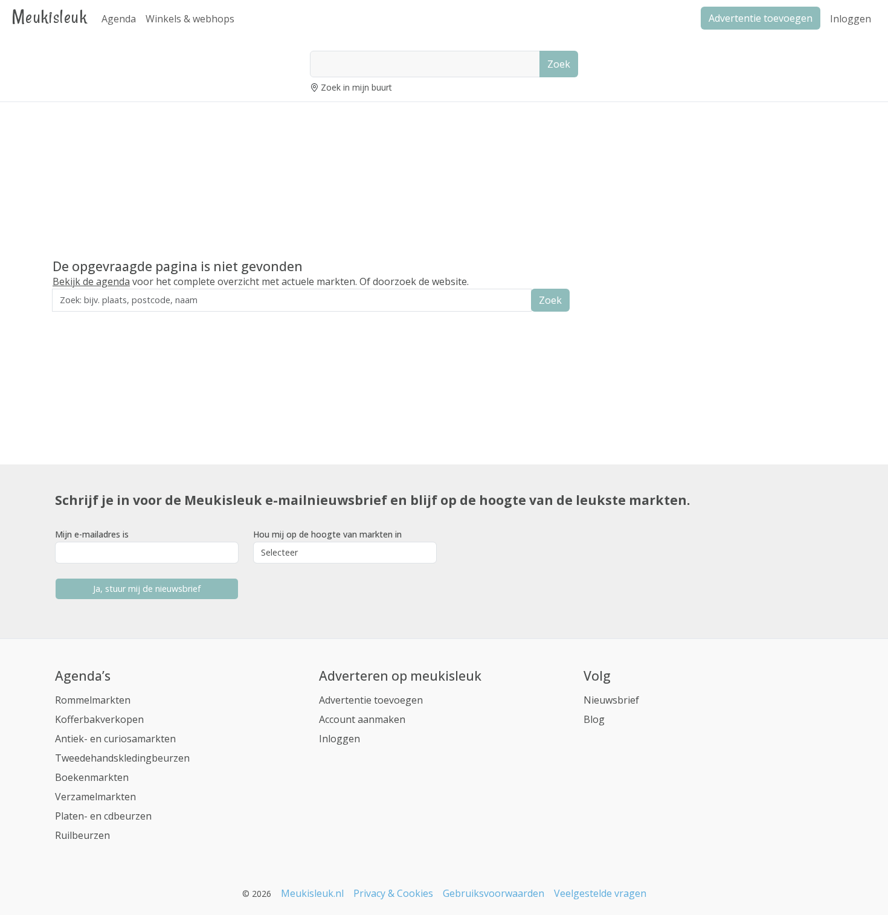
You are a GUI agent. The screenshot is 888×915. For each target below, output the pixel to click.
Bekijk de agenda (91, 281)
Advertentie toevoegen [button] (760, 18)
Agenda (118, 18)
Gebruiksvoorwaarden (493, 893)
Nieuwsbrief (611, 700)
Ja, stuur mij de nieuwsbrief (147, 588)
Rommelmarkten (92, 700)
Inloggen (850, 18)
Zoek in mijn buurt (356, 87)
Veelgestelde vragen (600, 893)
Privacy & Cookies (393, 893)
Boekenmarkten (92, 777)
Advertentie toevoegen (371, 700)
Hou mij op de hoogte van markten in (327, 534)
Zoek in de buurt (85, 320)
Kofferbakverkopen (99, 719)
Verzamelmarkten (95, 796)
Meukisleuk (49, 16)
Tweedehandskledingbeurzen (122, 758)
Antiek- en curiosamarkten (115, 738)
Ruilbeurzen (82, 835)
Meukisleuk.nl (312, 893)
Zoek (558, 64)
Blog (594, 719)
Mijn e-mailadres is (92, 534)
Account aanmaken (362, 719)
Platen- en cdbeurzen (103, 816)
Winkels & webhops (190, 18)
